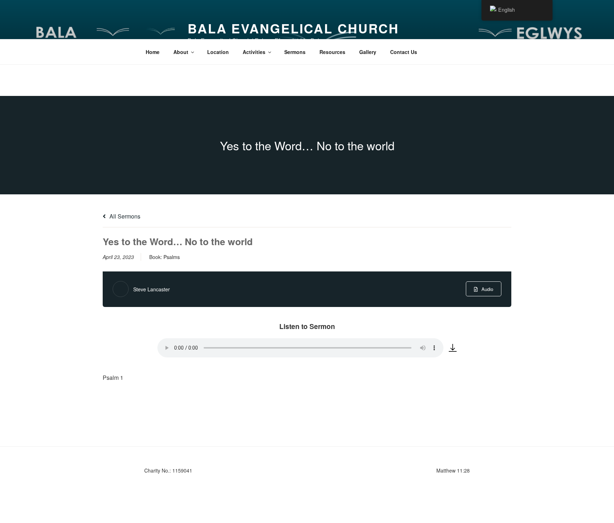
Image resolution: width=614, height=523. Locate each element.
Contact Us (403, 51)
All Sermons (124, 216)
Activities (254, 51)
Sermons (295, 51)
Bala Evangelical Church (293, 28)
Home (153, 51)
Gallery (367, 51)
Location (218, 51)
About (180, 51)
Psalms (171, 256)
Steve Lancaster (151, 289)
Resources (332, 51)
